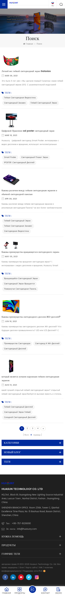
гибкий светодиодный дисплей (18, 407)
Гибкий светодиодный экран (44, 102)
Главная (29, 43)
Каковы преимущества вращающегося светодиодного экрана (30, 252)
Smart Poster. (10, 157)
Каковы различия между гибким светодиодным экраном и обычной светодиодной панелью (29, 192)
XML (41, 567)
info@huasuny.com (27, 529)
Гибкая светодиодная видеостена (20, 97)
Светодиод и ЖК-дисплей (47, 343)
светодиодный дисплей (15, 348)
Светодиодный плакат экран (34, 157)
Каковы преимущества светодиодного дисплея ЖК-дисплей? (31, 317)
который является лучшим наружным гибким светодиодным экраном (30, 378)
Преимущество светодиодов (17, 343)
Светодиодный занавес (15, 102)
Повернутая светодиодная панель (20, 288)
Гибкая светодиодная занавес (18, 226)
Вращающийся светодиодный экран (21, 278)
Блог (22, 567)
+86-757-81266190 (21, 523)
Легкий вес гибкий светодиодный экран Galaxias (26, 71)
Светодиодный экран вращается (19, 283)
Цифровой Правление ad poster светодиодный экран (28, 131)
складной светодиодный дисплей (19, 417)
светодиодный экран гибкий (17, 412)
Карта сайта (31, 567)
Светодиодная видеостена (16, 231)
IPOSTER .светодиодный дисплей (19, 162)
